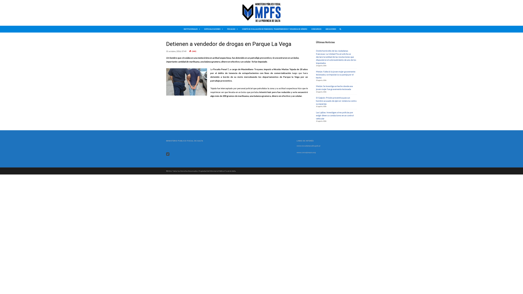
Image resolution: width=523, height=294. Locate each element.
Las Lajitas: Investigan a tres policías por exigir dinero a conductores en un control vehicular (335, 115)
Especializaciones (212, 29)
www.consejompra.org (306, 152)
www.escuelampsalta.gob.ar (308, 146)
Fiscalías (231, 29)
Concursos (316, 29)
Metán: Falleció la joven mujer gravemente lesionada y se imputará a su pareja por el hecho (335, 74)
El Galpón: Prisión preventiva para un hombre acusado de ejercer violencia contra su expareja (336, 100)
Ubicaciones (331, 29)
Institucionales (191, 29)
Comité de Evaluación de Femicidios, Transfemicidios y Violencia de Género (274, 29)
